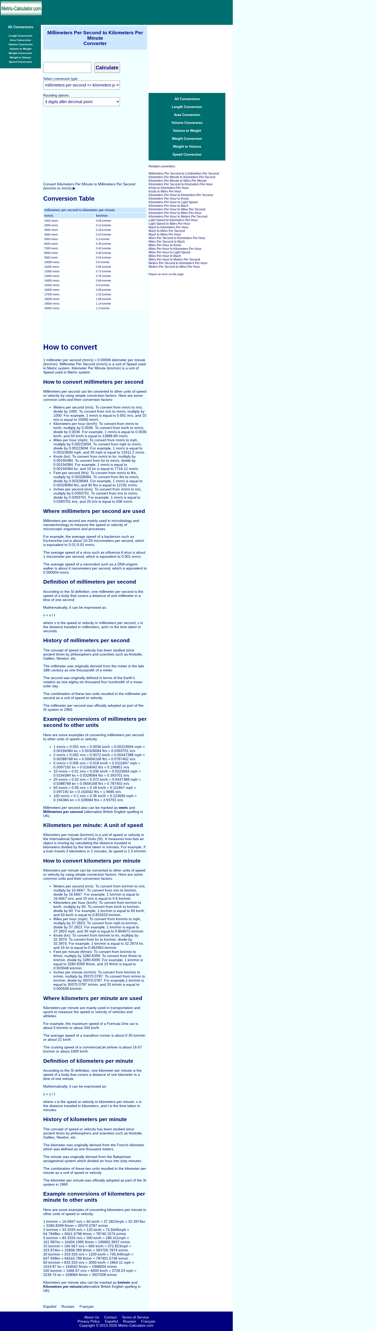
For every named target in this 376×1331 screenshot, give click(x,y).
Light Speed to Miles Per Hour (169, 224)
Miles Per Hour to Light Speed (169, 252)
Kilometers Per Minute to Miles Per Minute (178, 181)
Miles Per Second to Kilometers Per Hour (177, 238)
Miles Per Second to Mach (167, 241)
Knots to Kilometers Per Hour (169, 188)
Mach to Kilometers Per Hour (169, 227)
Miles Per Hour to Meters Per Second (174, 259)
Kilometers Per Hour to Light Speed (173, 202)
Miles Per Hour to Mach (165, 256)
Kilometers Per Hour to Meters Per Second (178, 216)
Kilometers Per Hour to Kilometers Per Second (181, 195)
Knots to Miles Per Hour (165, 191)
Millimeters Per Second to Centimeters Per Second (184, 173)
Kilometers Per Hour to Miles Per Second (177, 209)
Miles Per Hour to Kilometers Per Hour (175, 249)
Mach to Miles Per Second (167, 231)
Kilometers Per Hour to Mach (169, 206)
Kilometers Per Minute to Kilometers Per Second (182, 177)
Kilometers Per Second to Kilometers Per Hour (181, 184)
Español (49, 1306)
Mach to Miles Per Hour (165, 234)
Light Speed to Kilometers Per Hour (173, 220)
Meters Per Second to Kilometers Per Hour (178, 263)
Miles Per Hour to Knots (165, 245)
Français (87, 1306)
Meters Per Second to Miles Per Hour (174, 267)
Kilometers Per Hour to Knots (169, 198)
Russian (67, 1306)
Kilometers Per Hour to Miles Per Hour (175, 213)
